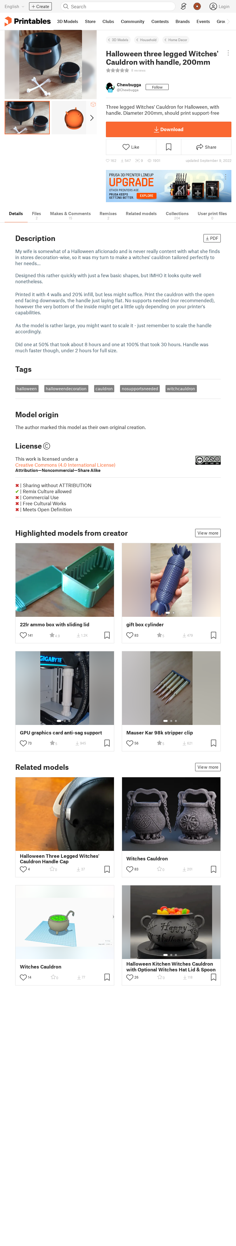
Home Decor (177, 40)
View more (207, 532)
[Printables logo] (28, 21)
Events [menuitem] (203, 21)
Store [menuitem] (90, 21)
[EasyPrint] (183, 6)
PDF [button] (214, 238)
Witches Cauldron (147, 858)
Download (171, 129)
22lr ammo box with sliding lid (54, 624)
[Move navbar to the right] (228, 21)
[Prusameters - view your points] (197, 6)
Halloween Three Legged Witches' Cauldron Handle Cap (59, 858)
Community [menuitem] (132, 21)
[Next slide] (91, 117)
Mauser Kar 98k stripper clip (159, 732)
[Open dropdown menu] (228, 52)
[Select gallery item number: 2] (173, 613)
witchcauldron (181, 388)
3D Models (120, 40)
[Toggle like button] (23, 635)
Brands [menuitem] (183, 21)
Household (148, 40)
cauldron (104, 388)
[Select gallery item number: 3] (69, 721)
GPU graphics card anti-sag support (61, 732)
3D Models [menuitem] (67, 21)
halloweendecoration (66, 388)
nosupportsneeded (140, 388)
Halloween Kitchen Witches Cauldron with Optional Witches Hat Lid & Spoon (171, 966)
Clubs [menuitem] (108, 21)
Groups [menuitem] (224, 21)
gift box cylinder (145, 624)
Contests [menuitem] (160, 21)
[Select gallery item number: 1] (167, 613)
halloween (27, 388)
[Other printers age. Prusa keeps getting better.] (168, 186)
